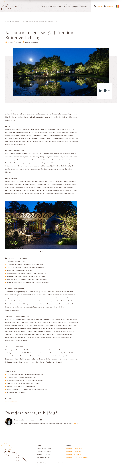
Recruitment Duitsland (73, 451)
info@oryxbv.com (43, 457)
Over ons (67, 6)
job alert (74, 423)
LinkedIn (61, 463)
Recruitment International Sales (76, 457)
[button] (40, 251)
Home (7, 21)
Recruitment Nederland (73, 448)
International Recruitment (51, 6)
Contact (75, 6)
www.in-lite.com (11, 402)
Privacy (52, 463)
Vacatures (83, 6)
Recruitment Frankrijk (73, 454)
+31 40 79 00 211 (43, 454)
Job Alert (109, 6)
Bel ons (99, 6)
